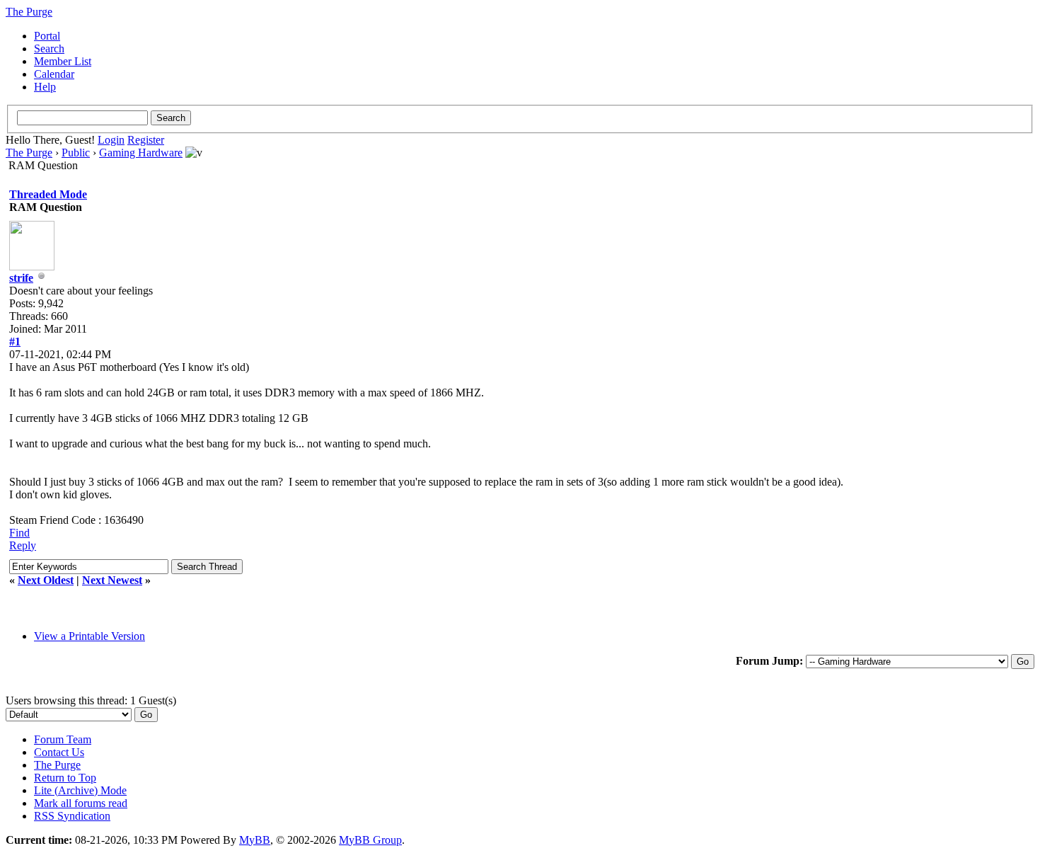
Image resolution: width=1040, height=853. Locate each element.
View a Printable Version (89, 636)
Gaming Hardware (141, 153)
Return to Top (65, 778)
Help (45, 87)
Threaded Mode (48, 194)
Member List (62, 61)
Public (76, 153)
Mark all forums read (80, 803)
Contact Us (59, 752)
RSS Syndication (72, 816)
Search (49, 48)
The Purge (29, 153)
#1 (15, 342)
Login (111, 140)
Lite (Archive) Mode (80, 790)
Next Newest (112, 580)
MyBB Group (370, 840)
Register (145, 140)
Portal (47, 36)
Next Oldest (46, 580)
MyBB (254, 840)
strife (21, 278)
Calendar (54, 74)
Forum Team (62, 739)
